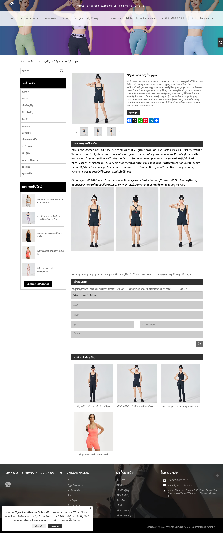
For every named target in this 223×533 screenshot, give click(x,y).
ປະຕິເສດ (39, 526)
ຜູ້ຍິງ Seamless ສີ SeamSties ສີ (93, 454)
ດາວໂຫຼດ (77, 18)
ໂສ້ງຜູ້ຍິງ (46, 61)
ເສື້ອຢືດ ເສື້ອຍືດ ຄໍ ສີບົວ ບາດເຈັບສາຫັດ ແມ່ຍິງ (137, 406)
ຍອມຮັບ (55, 526)
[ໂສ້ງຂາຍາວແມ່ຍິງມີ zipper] (84, 131)
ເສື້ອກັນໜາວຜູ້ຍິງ (29, 139)
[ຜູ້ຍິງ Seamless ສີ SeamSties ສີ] (93, 430)
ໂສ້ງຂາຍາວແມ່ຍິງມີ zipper (66, 61)
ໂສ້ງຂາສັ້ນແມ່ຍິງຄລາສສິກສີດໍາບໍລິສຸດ (93, 406)
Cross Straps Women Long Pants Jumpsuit (181, 406)
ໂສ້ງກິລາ (26, 99)
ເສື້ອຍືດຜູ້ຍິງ (27, 105)
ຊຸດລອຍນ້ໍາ (27, 173)
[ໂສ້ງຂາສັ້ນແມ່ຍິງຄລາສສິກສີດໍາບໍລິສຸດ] (93, 382)
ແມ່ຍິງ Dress (28, 146)
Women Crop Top (30, 160)
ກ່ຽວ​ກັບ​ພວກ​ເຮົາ (30, 18)
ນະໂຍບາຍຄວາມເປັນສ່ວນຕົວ (66, 520)
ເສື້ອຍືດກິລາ (27, 133)
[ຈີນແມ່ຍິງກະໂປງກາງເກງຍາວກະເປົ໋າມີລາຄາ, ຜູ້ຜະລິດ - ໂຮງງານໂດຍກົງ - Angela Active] (111, 7)
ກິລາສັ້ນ (25, 119)
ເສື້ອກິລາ (26, 126)
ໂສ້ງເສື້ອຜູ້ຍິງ (27, 112)
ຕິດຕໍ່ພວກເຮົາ (113, 18)
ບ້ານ (13, 18)
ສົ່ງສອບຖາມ (94, 18)
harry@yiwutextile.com (142, 18)
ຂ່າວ (65, 18)
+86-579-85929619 (175, 18)
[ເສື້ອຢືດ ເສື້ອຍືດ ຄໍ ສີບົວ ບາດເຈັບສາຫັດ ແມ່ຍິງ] (137, 382)
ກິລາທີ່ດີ (25, 92)
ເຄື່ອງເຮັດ (26, 167)
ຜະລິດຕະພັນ (51, 18)
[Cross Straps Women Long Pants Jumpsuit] (181, 382)
